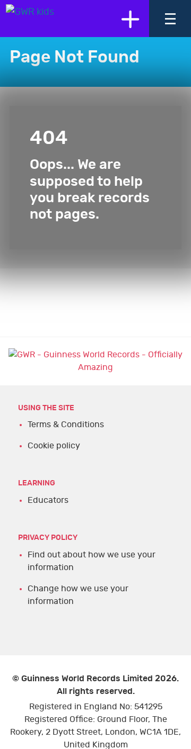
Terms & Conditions (66, 424)
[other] (130, 18)
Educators (48, 500)
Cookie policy (54, 445)
